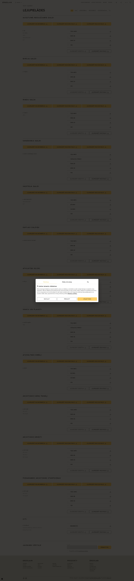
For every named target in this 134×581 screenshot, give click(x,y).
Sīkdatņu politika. (72, 293)
